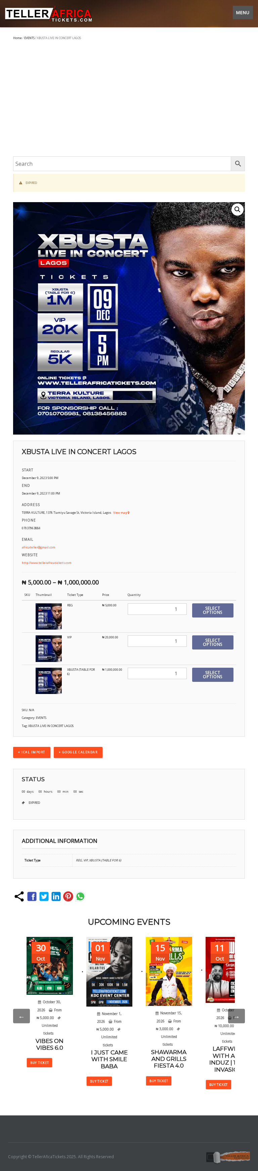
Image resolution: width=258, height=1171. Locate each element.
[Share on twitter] (44, 896)
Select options (212, 610)
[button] (237, 209)
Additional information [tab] (59, 841)
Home (17, 38)
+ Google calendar (78, 752)
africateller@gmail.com (38, 547)
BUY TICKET (39, 1063)
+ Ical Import (31, 752)
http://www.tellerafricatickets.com (47, 563)
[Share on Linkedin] (56, 896)
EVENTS (29, 38)
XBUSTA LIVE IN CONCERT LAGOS (51, 726)
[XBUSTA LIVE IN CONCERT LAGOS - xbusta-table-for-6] (49, 680)
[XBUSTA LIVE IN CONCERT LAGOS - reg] (49, 616)
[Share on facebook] (32, 896)
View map (120, 512)
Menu (243, 12)
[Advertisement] (129, 99)
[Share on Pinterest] (68, 896)
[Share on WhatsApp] (80, 896)
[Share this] (19, 896)
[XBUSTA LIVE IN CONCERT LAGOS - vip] (49, 648)
